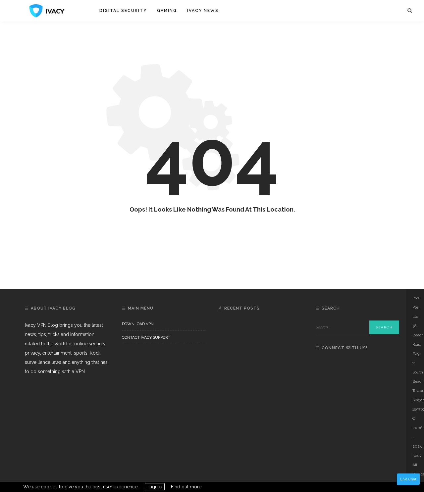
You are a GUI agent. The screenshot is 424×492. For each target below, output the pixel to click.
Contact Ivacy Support (146, 337)
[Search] (409, 11)
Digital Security (123, 10)
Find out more (186, 486)
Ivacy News (203, 10)
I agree (154, 486)
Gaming (167, 10)
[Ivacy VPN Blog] (47, 10)
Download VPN (138, 323)
